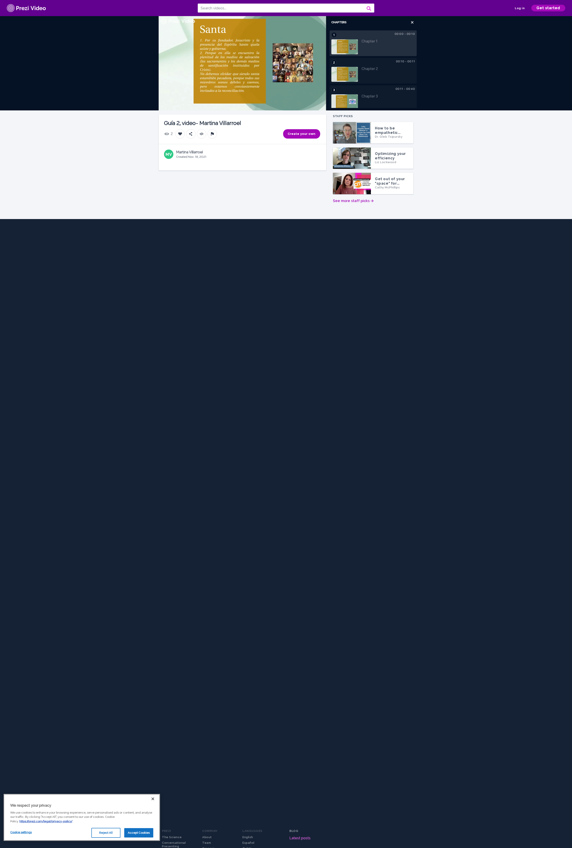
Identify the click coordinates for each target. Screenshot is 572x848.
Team (206, 842)
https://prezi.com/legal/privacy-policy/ (45, 821)
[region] (82, 817)
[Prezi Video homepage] (26, 8)
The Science (172, 837)
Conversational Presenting (174, 844)
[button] (412, 22)
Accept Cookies (139, 832)
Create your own (301, 133)
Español (248, 842)
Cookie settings (21, 832)
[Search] (368, 8)
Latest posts (300, 838)
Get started (548, 8)
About (207, 837)
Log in (520, 8)
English (247, 837)
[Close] (153, 799)
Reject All (105, 832)
